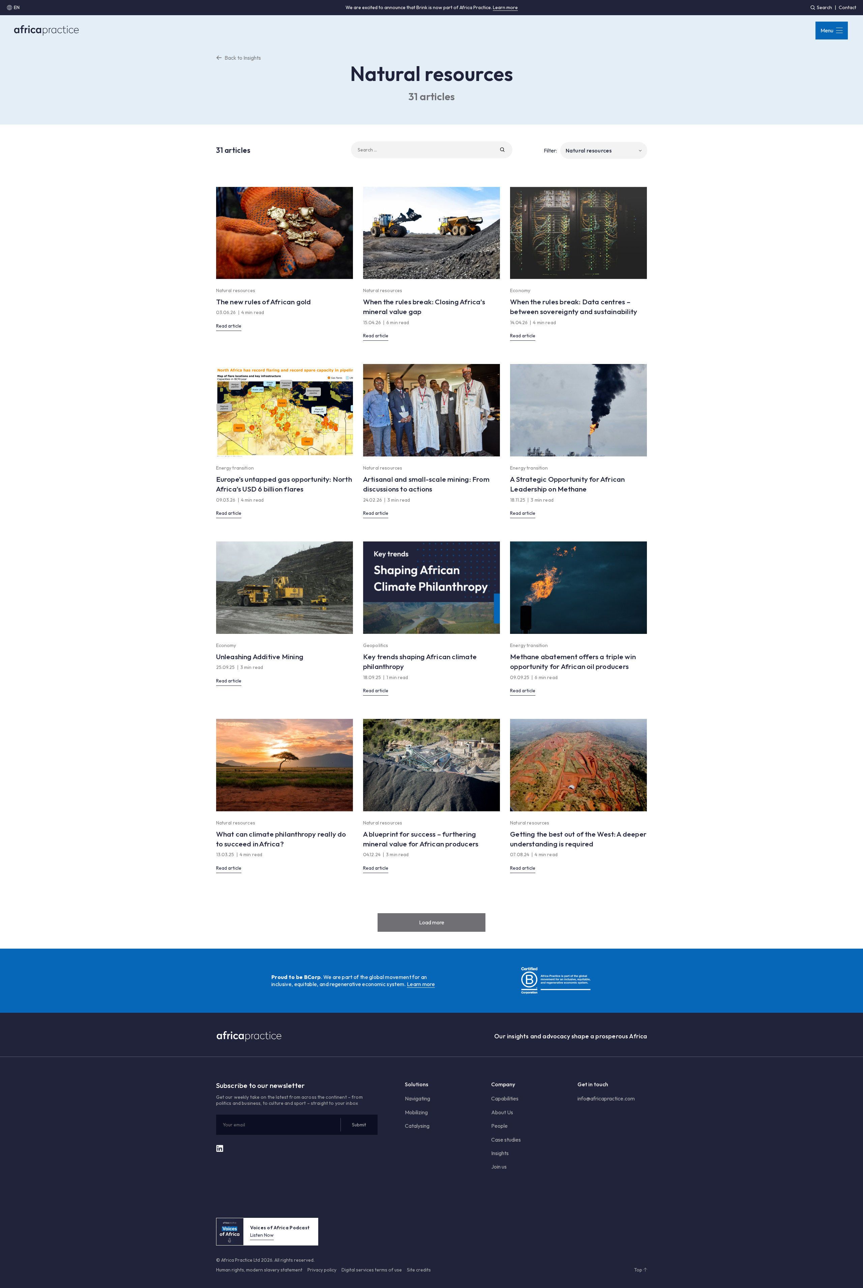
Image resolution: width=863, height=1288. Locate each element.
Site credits (419, 1270)
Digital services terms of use (371, 1270)
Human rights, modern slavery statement (259, 1270)
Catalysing (417, 1125)
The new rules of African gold (263, 301)
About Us (502, 1112)
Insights (500, 1153)
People (499, 1125)
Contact (847, 7)
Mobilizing (416, 1112)
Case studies (506, 1139)
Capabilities (504, 1098)
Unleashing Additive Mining (259, 656)
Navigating (417, 1098)
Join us (499, 1166)
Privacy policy (321, 1270)
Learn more (505, 7)
